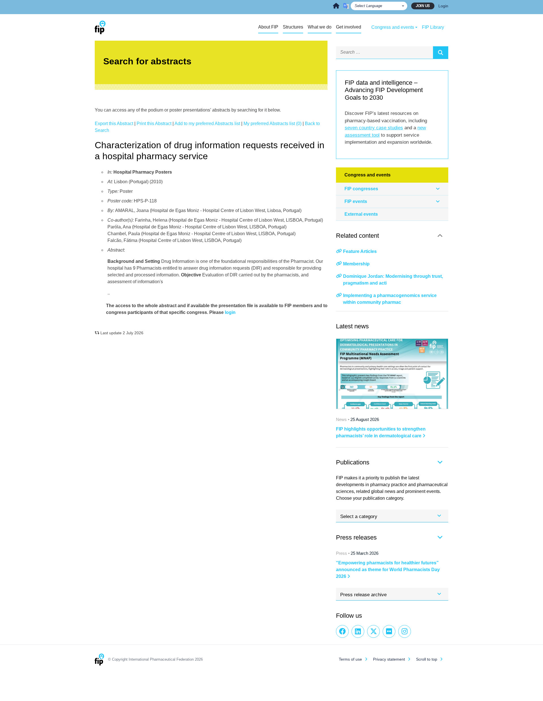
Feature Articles (360, 251)
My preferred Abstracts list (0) (272, 123)
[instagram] (404, 631)
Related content (357, 235)
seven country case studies (374, 127)
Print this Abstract (154, 123)
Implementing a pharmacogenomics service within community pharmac (390, 299)
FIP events (355, 201)
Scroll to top (426, 659)
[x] (373, 631)
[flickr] (389, 631)
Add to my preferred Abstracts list (207, 123)
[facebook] (342, 631)
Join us (423, 6)
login (230, 312)
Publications (352, 462)
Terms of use (350, 659)
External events (361, 214)
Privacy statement (389, 659)
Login (443, 6)
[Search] (440, 52)
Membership (356, 263)
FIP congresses (361, 188)
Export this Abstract (114, 123)
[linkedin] (358, 631)
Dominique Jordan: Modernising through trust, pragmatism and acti (393, 279)
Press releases (356, 537)
